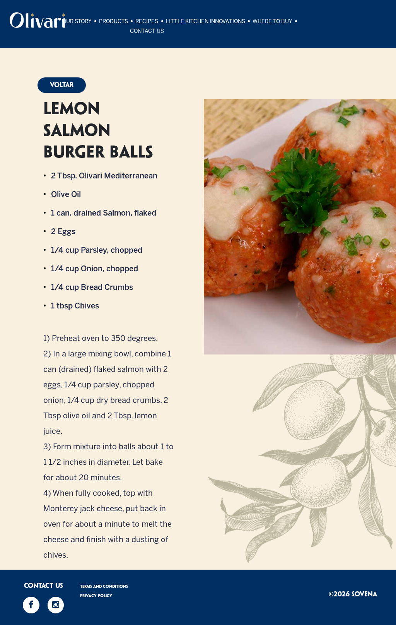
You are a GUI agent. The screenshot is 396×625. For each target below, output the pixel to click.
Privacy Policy (96, 596)
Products (113, 21)
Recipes (146, 21)
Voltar (61, 85)
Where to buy (272, 21)
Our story (77, 21)
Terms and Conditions (104, 587)
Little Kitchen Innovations (205, 21)
